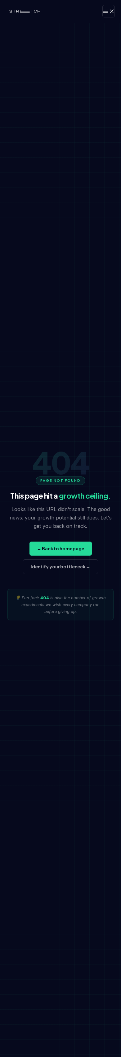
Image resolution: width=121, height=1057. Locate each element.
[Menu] (108, 11)
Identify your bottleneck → (60, 566)
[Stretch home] (24, 11)
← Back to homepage (60, 548)
